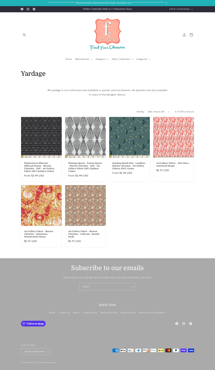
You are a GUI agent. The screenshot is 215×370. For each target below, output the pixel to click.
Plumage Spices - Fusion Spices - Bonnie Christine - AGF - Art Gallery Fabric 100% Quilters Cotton (85, 167)
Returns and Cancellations (152, 312)
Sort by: (140, 111)
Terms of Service (108, 312)
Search (76, 312)
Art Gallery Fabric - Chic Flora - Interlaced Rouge (173, 164)
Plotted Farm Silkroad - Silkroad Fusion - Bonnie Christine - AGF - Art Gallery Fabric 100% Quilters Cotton (39, 167)
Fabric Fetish (33, 363)
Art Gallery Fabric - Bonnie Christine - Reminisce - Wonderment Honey (38, 234)
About (52, 312)
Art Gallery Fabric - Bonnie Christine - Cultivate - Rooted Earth (83, 234)
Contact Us (64, 312)
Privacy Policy (90, 312)
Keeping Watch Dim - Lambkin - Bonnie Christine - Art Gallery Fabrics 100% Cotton (129, 166)
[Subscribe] (132, 286)
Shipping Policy (128, 312)
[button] (24, 34)
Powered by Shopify (48, 363)
